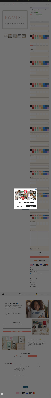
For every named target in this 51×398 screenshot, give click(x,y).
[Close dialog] (36, 189)
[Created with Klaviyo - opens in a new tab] (25, 209)
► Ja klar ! (31, 206)
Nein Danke (19, 206)
